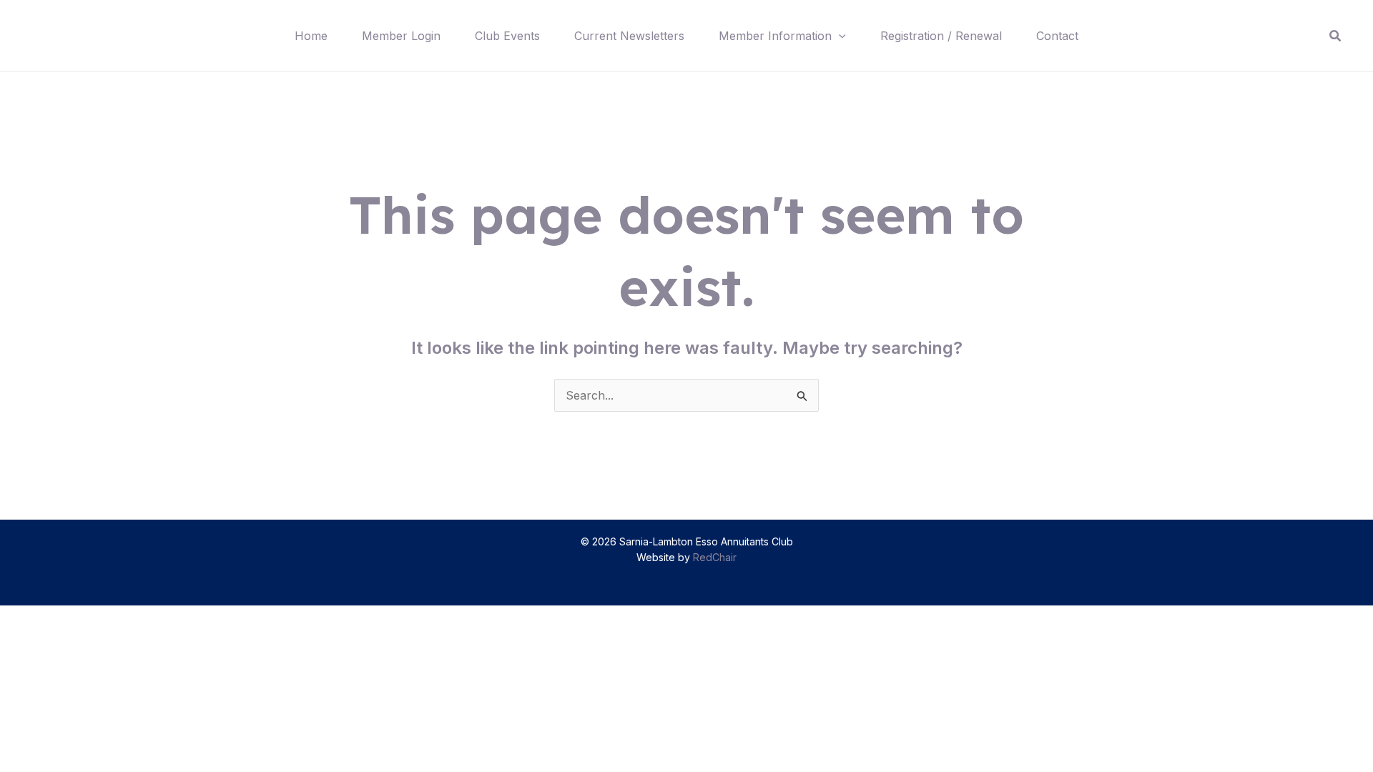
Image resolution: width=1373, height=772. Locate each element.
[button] (839, 35)
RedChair (715, 557)
